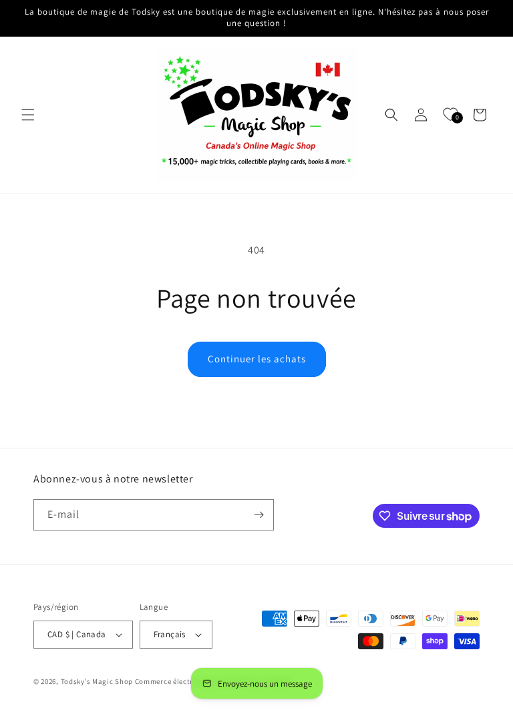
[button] (28, 114)
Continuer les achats (257, 358)
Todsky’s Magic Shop (97, 681)
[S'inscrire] (258, 514)
